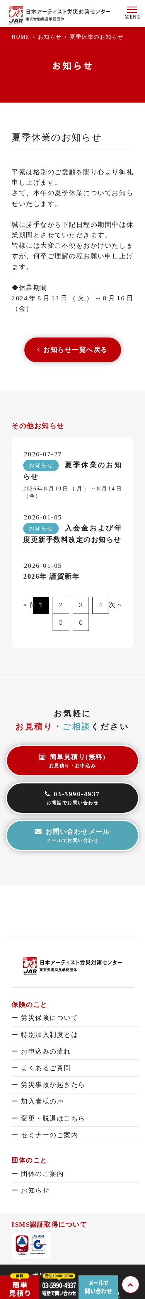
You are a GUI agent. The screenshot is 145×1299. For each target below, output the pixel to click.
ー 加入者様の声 (38, 1101)
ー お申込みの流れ (41, 1051)
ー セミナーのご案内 (45, 1135)
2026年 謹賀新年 (51, 576)
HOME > (25, 37)
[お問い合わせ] (98, 1278)
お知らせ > (54, 37)
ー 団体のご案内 (38, 1173)
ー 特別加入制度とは (45, 1035)
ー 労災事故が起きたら (48, 1084)
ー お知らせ (30, 1190)
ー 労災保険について (45, 1017)
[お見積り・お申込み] (19, 1278)
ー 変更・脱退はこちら (48, 1118)
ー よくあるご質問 (41, 1068)
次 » (115, 604)
